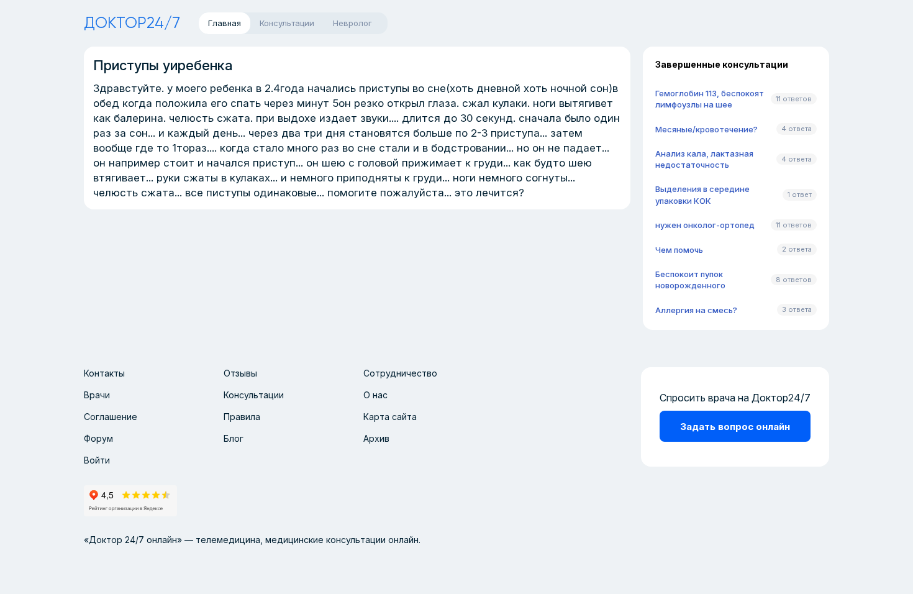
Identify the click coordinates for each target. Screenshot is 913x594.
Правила (242, 416)
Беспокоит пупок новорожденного (690, 279)
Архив (376, 438)
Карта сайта (390, 416)
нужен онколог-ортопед (705, 225)
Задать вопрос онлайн (735, 426)
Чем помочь (679, 250)
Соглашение (110, 416)
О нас (375, 395)
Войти (97, 460)
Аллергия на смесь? (696, 310)
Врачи (97, 395)
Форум (98, 438)
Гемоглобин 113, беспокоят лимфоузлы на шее (709, 98)
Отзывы (240, 373)
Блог (233, 438)
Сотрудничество (400, 373)
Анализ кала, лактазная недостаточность (704, 159)
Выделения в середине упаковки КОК (702, 194)
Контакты (104, 373)
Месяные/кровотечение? (706, 129)
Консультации (254, 395)
